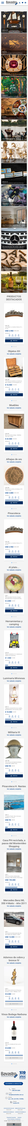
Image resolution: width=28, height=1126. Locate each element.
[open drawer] (1, 2)
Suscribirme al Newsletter (13, 1083)
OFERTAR (15, 340)
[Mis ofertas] (19, 2)
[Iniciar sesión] (25, 2)
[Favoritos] (22, 2)
